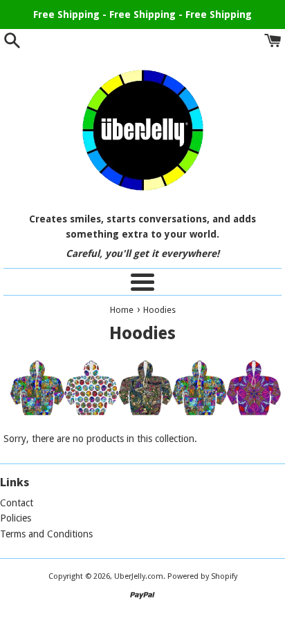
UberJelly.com (138, 576)
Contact (16, 502)
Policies (15, 518)
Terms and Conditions (46, 533)
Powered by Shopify (202, 576)
